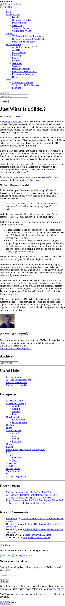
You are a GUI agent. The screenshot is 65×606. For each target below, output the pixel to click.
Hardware (11, 425)
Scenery (16, 60)
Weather (16, 66)
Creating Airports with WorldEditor (29, 39)
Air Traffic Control (15, 400)
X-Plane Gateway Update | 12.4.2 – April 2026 (28, 497)
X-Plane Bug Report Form (18, 379)
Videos (9, 33)
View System (12, 471)
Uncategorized (13, 468)
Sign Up (4, 581)
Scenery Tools (13, 14)
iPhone (15, 438)
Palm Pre (16, 441)
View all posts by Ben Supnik (15, 348)
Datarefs (16, 77)
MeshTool (17, 25)
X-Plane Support (14, 377)
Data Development (21, 69)
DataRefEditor (19, 22)
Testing (9, 465)
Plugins (15, 58)
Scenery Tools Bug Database (26, 85)
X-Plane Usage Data (16, 476)
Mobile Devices (13, 430)
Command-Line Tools (22, 20)
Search (4, 101)
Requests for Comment (23, 74)
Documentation (13, 44)
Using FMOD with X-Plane (37, 535)
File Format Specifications (24, 71)
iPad (14, 436)
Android (16, 433)
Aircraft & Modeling (16, 403)
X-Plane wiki (33, 180)
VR (8, 474)
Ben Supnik (11, 518)
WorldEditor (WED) (22, 31)
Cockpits (16, 409)
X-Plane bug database (22, 82)
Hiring (9, 428)
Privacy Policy (6, 604)
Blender (16, 17)
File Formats (18, 457)
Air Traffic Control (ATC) (24, 47)
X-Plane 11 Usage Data (17, 385)
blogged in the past (13, 121)
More (8, 79)
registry (55, 283)
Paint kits (16, 88)
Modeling (16, 55)
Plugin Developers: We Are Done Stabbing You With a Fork (34, 500)
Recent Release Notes (16, 382)
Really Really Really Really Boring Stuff (25, 449)
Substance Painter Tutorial (24, 41)
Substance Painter (20, 28)
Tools (14, 460)
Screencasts (11, 463)
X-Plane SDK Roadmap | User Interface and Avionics (31, 495)
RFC (8, 452)
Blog (8, 12)
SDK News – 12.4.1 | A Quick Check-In (25, 503)
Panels (15, 414)
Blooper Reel (18, 419)
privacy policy (56, 589)
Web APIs (17, 63)
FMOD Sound (19, 52)
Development (12, 417)
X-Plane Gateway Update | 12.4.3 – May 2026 (28, 492)
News (9, 444)
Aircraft (16, 50)
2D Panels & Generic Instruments (28, 36)
